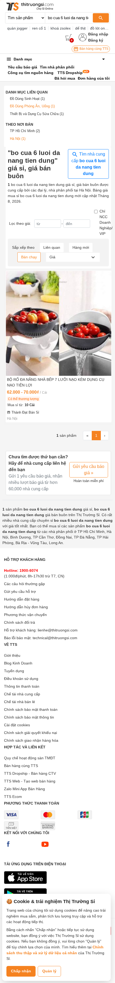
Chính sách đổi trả (19, 622)
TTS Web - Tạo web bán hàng (29, 781)
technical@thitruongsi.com (55, 638)
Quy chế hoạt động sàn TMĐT (29, 758)
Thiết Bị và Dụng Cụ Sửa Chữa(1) (37, 114)
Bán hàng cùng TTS (93, 49)
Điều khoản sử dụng (21, 678)
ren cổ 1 (39, 28)
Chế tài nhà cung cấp (22, 694)
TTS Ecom (13, 796)
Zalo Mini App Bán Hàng (24, 789)
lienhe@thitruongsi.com (58, 630)
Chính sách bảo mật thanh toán (30, 709)
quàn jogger (17, 28)
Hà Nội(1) (17, 139)
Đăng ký (95, 40)
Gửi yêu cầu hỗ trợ (20, 591)
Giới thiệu (12, 655)
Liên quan (51, 247)
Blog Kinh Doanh (18, 663)
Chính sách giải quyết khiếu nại (30, 733)
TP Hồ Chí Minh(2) (25, 131)
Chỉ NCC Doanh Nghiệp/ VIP (106, 222)
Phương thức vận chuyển (25, 615)
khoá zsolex (61, 28)
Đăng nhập (98, 34)
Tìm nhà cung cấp (88, 164)
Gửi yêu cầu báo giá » (88, 469)
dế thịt (80, 28)
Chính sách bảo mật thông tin (29, 717)
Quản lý (49, 971)
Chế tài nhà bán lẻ (19, 702)
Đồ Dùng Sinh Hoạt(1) (27, 99)
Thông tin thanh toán (21, 686)
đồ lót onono (100, 28)
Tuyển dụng (14, 671)
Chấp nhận (21, 971)
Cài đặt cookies (17, 725)
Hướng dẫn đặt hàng (21, 599)
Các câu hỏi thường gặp (24, 584)
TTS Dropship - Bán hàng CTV (30, 773)
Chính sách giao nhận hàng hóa (31, 740)
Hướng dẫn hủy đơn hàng (26, 607)
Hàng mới (80, 247)
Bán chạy (29, 257)
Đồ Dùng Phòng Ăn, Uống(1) (32, 106)
